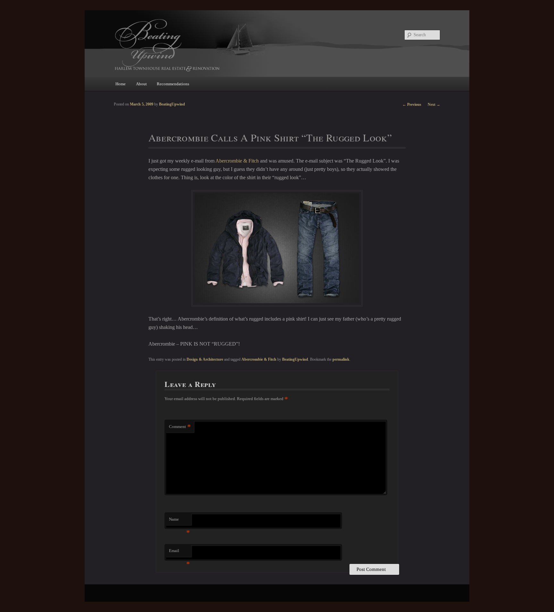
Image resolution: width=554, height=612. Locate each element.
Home (120, 83)
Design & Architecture (205, 359)
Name (179, 521)
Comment (180, 427)
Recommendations (173, 83)
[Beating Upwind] (234, 44)
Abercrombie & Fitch (237, 160)
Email (179, 552)
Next (434, 104)
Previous (411, 104)
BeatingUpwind (295, 359)
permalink (340, 359)
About (141, 83)
